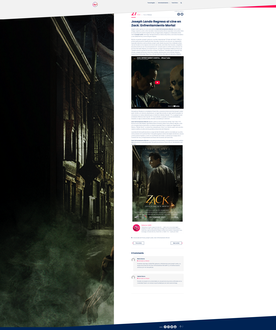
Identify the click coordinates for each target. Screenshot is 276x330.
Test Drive (175, 3)
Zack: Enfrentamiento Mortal (161, 238)
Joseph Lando (149, 238)
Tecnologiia (151, 3)
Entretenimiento (163, 3)
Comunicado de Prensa (139, 238)
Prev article (139, 243)
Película (149, 15)
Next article (176, 243)
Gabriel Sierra (141, 276)
